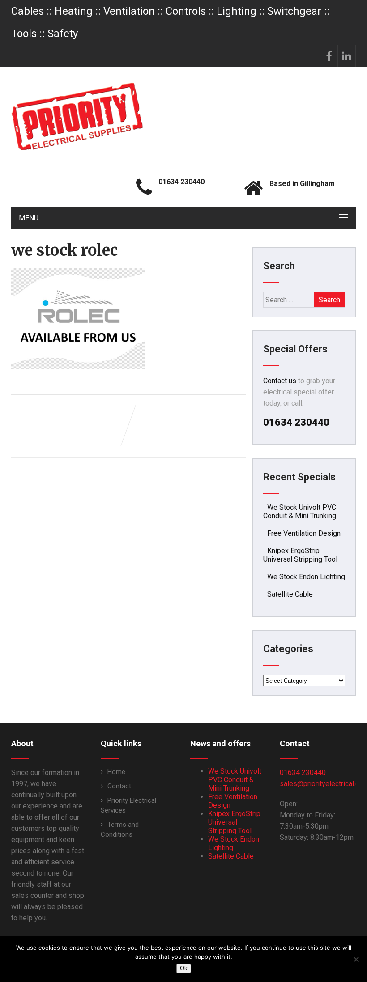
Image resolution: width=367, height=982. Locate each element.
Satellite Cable (290, 594)
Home (116, 772)
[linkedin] (347, 56)
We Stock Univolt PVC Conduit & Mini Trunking (299, 511)
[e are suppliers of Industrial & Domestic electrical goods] (77, 116)
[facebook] (329, 56)
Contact (119, 786)
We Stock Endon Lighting (306, 576)
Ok (184, 968)
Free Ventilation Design (304, 533)
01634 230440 (303, 772)
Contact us (279, 381)
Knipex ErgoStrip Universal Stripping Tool (300, 554)
